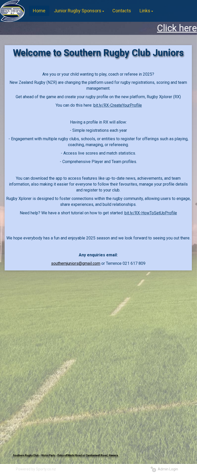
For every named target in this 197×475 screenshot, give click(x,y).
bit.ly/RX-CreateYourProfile (117, 105)
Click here (156, 28)
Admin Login (167, 469)
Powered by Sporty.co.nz (36, 469)
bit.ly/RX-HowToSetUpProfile (150, 212)
